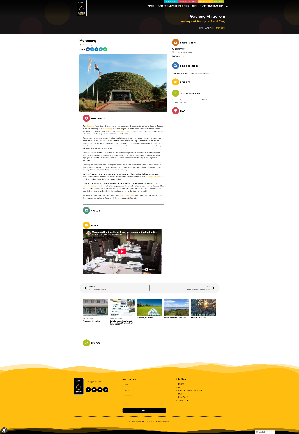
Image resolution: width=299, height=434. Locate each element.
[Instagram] (105, 389)
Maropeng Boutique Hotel (92, 186)
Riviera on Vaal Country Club (175, 318)
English (261, 432)
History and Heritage (193, 21)
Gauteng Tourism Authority (211, 6)
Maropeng (90, 126)
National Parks (216, 21)
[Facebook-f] (88, 389)
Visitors (151, 6)
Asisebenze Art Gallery (91, 321)
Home (200, 28)
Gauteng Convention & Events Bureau (173, 6)
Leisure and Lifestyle (116, 318)
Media (194, 6)
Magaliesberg (107, 129)
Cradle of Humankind (124, 131)
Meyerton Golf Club (199, 318)
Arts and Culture (88, 318)
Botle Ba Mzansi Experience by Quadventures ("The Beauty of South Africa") (121, 323)
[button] (226, 6)
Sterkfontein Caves (127, 195)
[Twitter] (94, 389)
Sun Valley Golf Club (145, 318)
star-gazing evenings (155, 176)
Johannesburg (87, 45)
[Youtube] (100, 389)
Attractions (209, 28)
